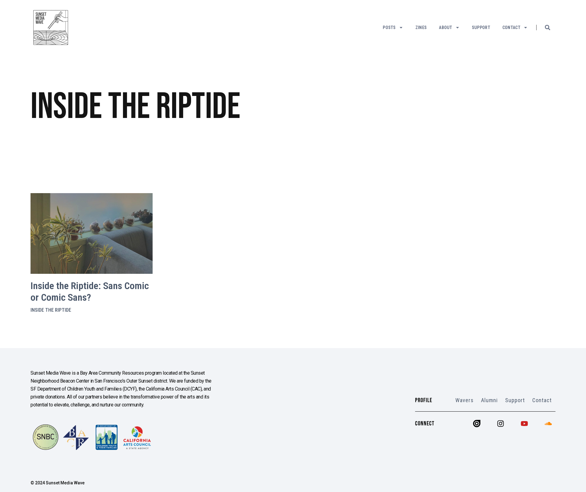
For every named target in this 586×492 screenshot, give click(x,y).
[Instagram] (500, 423)
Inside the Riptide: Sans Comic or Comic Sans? (90, 291)
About (445, 27)
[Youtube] (524, 423)
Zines (421, 27)
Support (481, 27)
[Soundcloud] (548, 423)
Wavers (464, 400)
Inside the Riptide (51, 310)
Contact (511, 27)
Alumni (489, 400)
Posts (389, 27)
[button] (547, 27)
